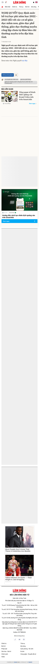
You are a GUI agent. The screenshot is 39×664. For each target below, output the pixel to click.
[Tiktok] (15, 639)
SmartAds (7, 103)
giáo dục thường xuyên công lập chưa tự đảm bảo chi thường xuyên (19, 82)
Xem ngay (32, 103)
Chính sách (4, 654)
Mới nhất (7, 7)
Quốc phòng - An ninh (26, 649)
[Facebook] (24, 639)
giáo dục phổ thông (26, 79)
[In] (16, 75)
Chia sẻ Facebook (8, 75)
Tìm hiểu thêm (30, 270)
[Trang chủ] (2, 7)
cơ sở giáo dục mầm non (11, 79)
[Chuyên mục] (2, 2)
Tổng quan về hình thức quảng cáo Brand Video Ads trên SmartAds (27, 96)
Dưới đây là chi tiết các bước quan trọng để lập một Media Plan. (18, 241)
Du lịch (22, 651)
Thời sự (21, 7)
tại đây (24, 60)
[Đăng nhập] (33, 2)
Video (3, 656)
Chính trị (14, 7)
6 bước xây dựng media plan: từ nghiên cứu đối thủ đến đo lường (18, 237)
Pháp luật (4, 649)
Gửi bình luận (8, 165)
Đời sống (33, 7)
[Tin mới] (6, 2)
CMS (17, 662)
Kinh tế (27, 7)
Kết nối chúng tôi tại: (19, 636)
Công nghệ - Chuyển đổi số (28, 654)
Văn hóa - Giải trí (6, 651)
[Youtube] (19, 639)
